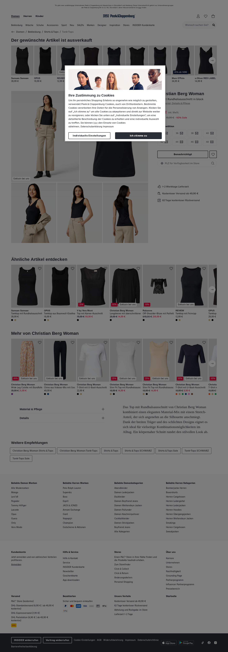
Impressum (108, 127)
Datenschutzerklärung (91, 127)
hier (95, 123)
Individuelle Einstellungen (89, 135)
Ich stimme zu (138, 135)
